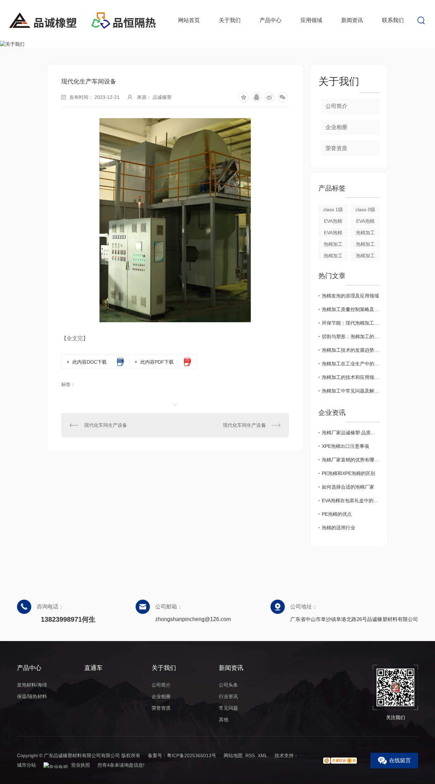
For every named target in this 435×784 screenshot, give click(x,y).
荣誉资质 (336, 148)
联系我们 (393, 20)
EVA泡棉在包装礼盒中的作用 (351, 500)
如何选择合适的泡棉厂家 (348, 487)
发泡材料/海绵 (32, 685)
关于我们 (230, 20)
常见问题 (228, 708)
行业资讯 (228, 696)
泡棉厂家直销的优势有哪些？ (351, 459)
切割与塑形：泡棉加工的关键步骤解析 (351, 336)
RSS (250, 755)
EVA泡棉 (333, 221)
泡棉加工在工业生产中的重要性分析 (351, 363)
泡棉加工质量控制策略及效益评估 (351, 309)
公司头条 (228, 685)
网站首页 (189, 20)
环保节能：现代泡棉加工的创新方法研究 (351, 323)
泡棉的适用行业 (338, 527)
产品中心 (270, 20)
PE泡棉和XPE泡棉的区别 (348, 473)
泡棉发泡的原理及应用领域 (350, 295)
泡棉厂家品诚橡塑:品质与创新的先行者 (351, 432)
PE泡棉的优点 (337, 514)
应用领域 (311, 20)
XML (262, 755)
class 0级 (365, 209)
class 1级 (333, 209)
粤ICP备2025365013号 (191, 755)
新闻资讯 (352, 20)
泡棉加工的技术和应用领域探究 (351, 377)
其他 (223, 719)
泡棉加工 (365, 232)
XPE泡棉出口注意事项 (345, 446)
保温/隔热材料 (32, 696)
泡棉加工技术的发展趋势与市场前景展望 (351, 350)
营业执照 (80, 765)
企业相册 (336, 127)
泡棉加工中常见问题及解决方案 (351, 391)
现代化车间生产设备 (105, 425)
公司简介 (336, 106)
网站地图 (233, 755)
